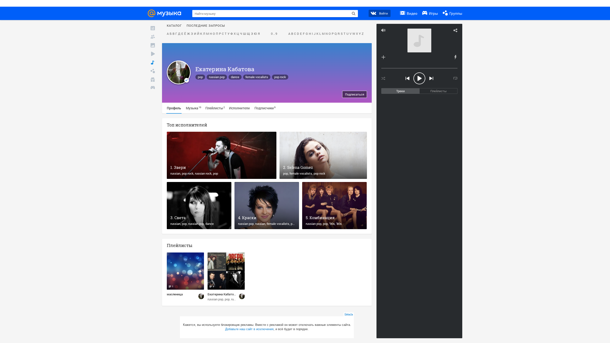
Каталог (174, 26)
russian (175, 173)
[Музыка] (152, 62)
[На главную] (166, 13)
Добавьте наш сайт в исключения (249, 329)
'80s (339, 224)
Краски (249, 217)
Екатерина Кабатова (224, 69)
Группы (455, 13)
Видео (411, 13)
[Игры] (152, 88)
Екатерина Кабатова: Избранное (231, 294)
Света (180, 217)
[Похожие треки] (455, 57)
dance (235, 77)
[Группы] (152, 71)
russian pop (217, 77)
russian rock (203, 173)
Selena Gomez (300, 167)
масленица (175, 294)
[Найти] (353, 13)
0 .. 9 (274, 34)
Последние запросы (206, 26)
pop (200, 77)
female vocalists (256, 77)
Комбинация (322, 217)
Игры (433, 13)
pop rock (280, 77)
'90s (332, 224)
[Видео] (152, 54)
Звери (180, 167)
